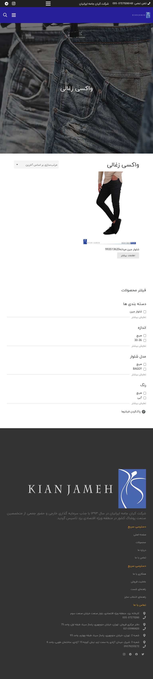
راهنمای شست (138, 589)
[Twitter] (143, 654)
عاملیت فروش (138, 581)
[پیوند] (141, 15)
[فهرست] (14, 15)
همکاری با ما (139, 574)
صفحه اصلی (139, 534)
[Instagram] (13, 3)
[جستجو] (5, 15)
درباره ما (142, 550)
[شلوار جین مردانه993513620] (109, 208)
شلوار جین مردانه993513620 (122, 249)
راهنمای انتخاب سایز (135, 597)
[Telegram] (6, 3)
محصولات (141, 542)
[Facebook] (136, 654)
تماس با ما (140, 557)
